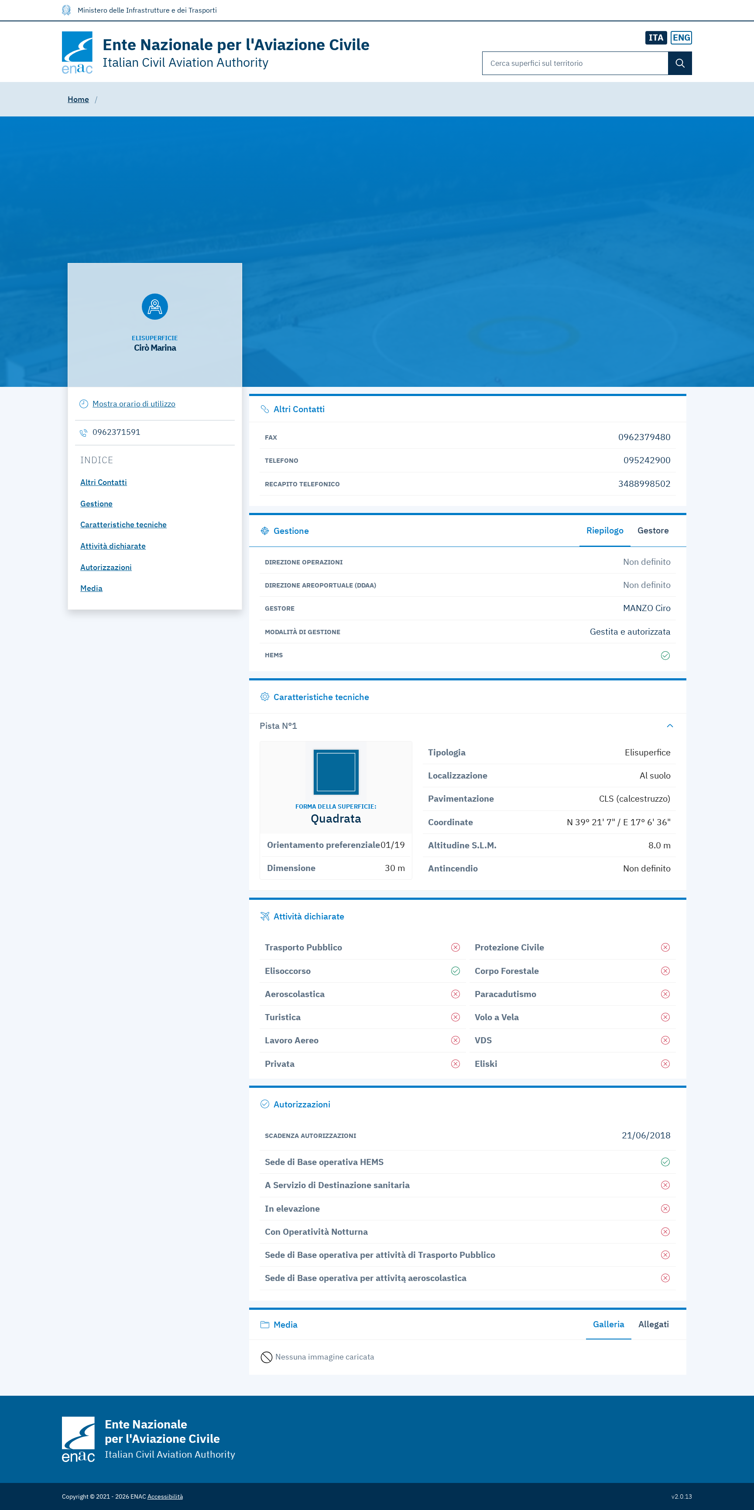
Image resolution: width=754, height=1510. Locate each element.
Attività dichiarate (113, 546)
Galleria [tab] (608, 1324)
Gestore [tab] (653, 530)
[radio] (681, 37)
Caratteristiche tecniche (123, 524)
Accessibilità (165, 1496)
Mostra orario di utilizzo (134, 404)
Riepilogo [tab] (605, 530)
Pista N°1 (278, 725)
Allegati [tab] (653, 1324)
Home (78, 99)
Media (91, 588)
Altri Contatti (103, 482)
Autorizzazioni (106, 567)
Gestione (96, 504)
